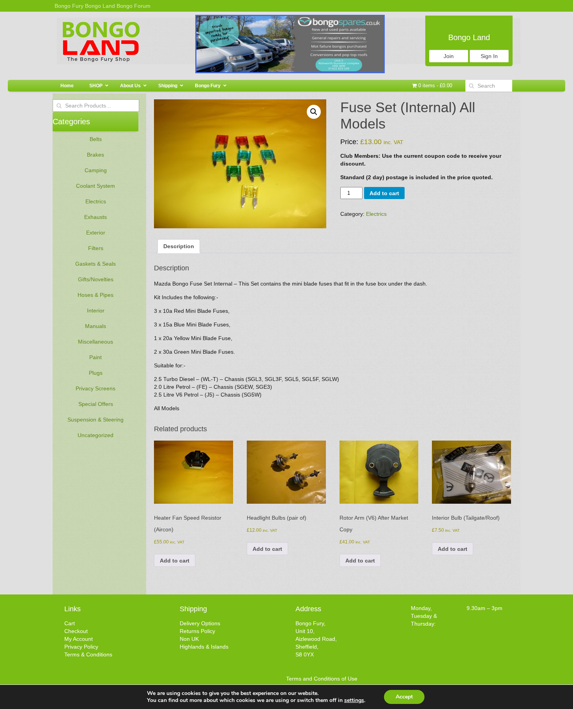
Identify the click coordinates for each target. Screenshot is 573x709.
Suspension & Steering (95, 419)
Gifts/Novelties (95, 279)
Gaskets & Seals (95, 264)
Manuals (95, 326)
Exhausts (95, 217)
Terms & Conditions (88, 654)
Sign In (489, 56)
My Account (78, 639)
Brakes (95, 155)
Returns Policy (197, 631)
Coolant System (95, 186)
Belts (96, 139)
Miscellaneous (95, 342)
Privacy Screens (95, 388)
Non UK (189, 639)
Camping (96, 170)
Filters (95, 248)
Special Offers (95, 404)
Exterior (95, 232)
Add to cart (384, 193)
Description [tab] (178, 246)
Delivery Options (200, 623)
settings (354, 700)
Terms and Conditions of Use (321, 678)
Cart (69, 623)
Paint (95, 357)
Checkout (76, 631)
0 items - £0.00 (434, 85)
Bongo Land (100, 6)
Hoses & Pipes (95, 295)
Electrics (95, 201)
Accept (404, 696)
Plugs (96, 373)
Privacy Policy (81, 647)
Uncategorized (95, 435)
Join (449, 56)
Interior (95, 310)
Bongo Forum (133, 6)
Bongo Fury (69, 6)
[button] (314, 112)
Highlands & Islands (204, 647)
